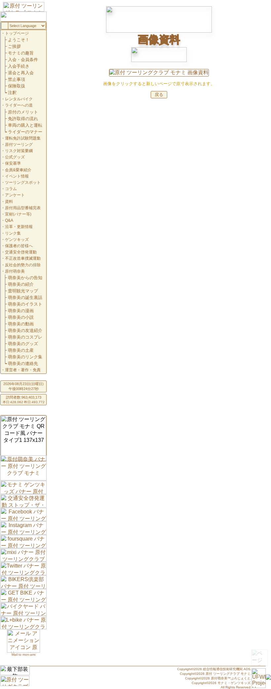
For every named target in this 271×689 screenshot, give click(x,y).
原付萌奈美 (15, 271)
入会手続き (18, 66)
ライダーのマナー (25, 131)
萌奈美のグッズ (23, 343)
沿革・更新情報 (19, 226)
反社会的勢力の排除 (23, 265)
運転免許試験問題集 (23, 138)
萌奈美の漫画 (21, 310)
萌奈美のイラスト (25, 304)
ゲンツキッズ (17, 239)
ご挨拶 (14, 46)
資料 (9, 201)
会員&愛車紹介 (18, 170)
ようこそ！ (18, 39)
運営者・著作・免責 (23, 370)
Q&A (9, 220)
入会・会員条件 (23, 59)
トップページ (17, 33)
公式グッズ (15, 157)
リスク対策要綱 (19, 150)
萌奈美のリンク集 (25, 356)
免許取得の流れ (23, 118)
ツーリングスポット (23, 182)
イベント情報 (17, 176)
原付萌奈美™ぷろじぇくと (231, 678)
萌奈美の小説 (21, 317)
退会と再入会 (21, 72)
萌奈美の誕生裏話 (25, 297)
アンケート (15, 195)
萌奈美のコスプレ (25, 337)
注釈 (12, 92)
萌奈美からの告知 (25, 277)
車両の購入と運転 (25, 125)
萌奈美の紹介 (21, 284)
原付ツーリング (19, 144)
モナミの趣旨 (21, 52)
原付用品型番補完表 (23, 208)
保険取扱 (16, 85)
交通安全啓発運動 (21, 252)
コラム (11, 188)
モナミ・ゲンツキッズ (234, 683)
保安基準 (13, 163)
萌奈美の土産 (21, 350)
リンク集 (13, 233)
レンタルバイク (19, 99)
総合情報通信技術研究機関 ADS (227, 669)
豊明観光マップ (23, 290)
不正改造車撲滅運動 (23, 258)
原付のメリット (23, 112)
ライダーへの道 (19, 105)
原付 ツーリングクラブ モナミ (228, 673)
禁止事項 (16, 79)
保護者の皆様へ (19, 246)
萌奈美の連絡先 (23, 363)
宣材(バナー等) (18, 214)
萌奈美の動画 (21, 323)
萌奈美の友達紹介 (25, 330)
